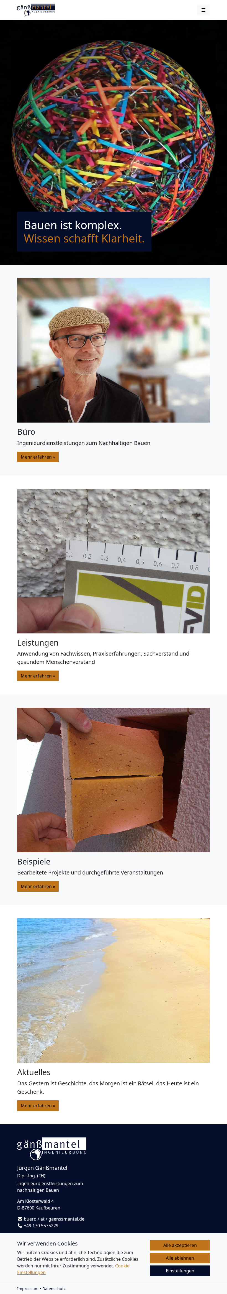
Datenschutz (54, 1288)
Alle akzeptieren (180, 1245)
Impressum (27, 1288)
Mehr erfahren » (38, 457)
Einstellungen (180, 1271)
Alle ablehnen (180, 1258)
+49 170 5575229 (41, 1226)
